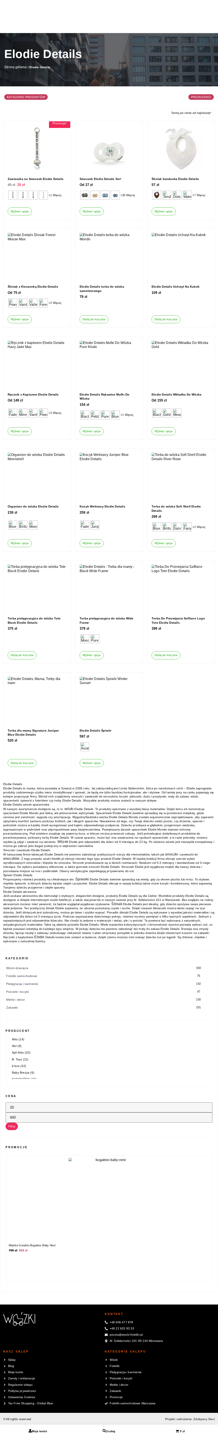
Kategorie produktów (26, 97)
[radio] (13, 195)
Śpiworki (82, 879)
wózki (69, 809)
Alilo (15, 1039)
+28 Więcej (127, 195)
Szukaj (110, 1431)
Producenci (201, 97)
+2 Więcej (55, 302)
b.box (16, 1066)
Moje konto (39, 1431)
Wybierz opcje (20, 211)
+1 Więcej (55, 195)
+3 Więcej (55, 413)
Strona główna (15, 67)
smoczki (171, 854)
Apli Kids (18, 1052)
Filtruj (11, 1126)
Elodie (39, 937)
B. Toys (17, 1059)
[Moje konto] (30, 1430)
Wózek (62, 842)
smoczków (11, 858)
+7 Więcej (198, 195)
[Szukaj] (104, 1430)
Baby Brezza (20, 1072)
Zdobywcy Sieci (204, 1419)
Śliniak (116, 904)
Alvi (14, 1046)
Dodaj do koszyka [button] (94, 319)
